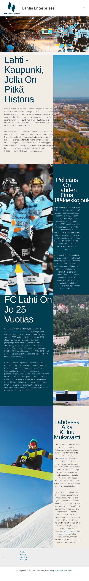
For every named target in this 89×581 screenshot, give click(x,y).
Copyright (23, 560)
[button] (44, 34)
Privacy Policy (23, 557)
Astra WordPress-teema (64, 571)
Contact (23, 552)
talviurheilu (63, 458)
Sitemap (23, 554)
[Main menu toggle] (84, 8)
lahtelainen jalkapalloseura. (15, 331)
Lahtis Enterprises (38, 8)
